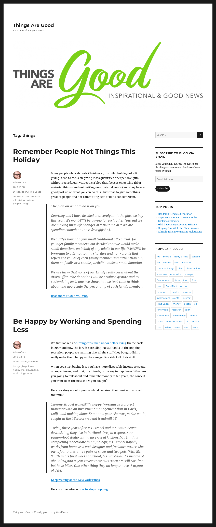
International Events (168, 298)
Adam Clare (19, 182)
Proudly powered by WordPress (51, 512)
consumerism (32, 196)
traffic (160, 321)
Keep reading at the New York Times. (75, 480)
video (168, 327)
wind (186, 327)
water (177, 327)
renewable (162, 309)
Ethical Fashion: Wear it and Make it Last (180, 231)
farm (177, 280)
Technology (179, 315)
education (176, 274)
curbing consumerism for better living (100, 343)
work (29, 373)
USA (159, 327)
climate (186, 262)
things (25, 203)
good (159, 286)
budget (17, 366)
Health (175, 292)
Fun (194, 280)
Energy (189, 274)
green (183, 286)
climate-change (165, 268)
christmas (18, 196)
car (158, 262)
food (185, 280)
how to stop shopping (93, 489)
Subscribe (162, 188)
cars (176, 262)
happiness (28, 366)
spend (34, 369)
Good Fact (171, 286)
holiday (30, 200)
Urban (195, 321)
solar (187, 309)
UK (187, 321)
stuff (15, 373)
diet (180, 268)
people (17, 203)
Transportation (174, 321)
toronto (193, 315)
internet (186, 298)
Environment (164, 280)
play (27, 369)
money (177, 303)
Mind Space (34, 191)
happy (16, 369)
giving (21, 200)
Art (158, 256)
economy (162, 274)
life (22, 369)
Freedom (33, 361)
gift (15, 200)
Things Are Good (33, 25)
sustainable (163, 315)
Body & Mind (181, 256)
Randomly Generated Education (175, 214)
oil (195, 303)
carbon (167, 262)
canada (196, 256)
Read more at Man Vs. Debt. (69, 296)
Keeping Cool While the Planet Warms (178, 228)
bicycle (167, 256)
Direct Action (20, 191)
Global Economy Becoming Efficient (177, 224)
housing (187, 292)
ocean (187, 303)
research (176, 309)
